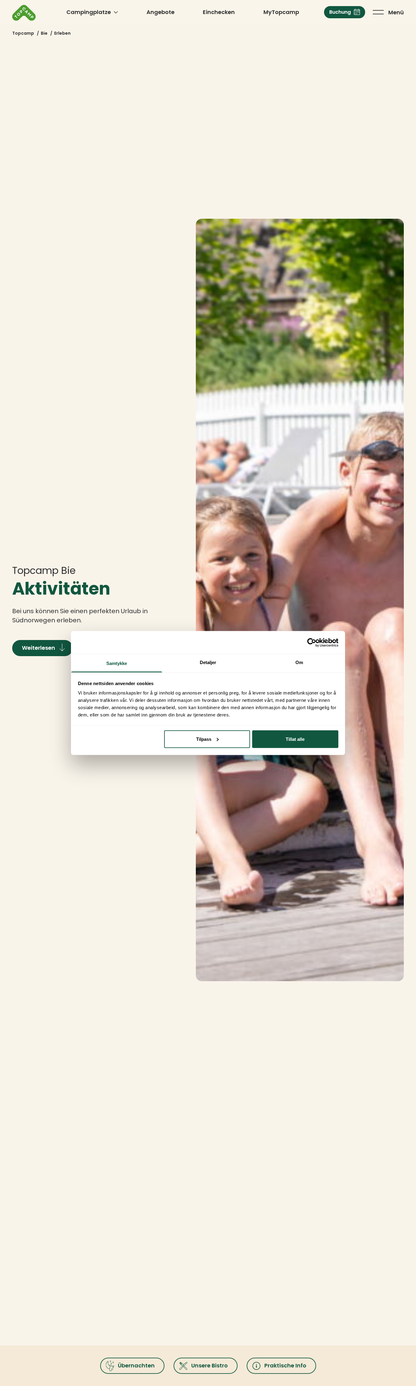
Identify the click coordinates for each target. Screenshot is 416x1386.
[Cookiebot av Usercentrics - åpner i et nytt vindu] (311, 642)
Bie (44, 33)
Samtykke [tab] (116, 663)
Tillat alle (295, 738)
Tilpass (203, 738)
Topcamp (23, 33)
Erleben (62, 33)
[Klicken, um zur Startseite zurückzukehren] (24, 13)
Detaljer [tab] (208, 662)
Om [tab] (299, 662)
